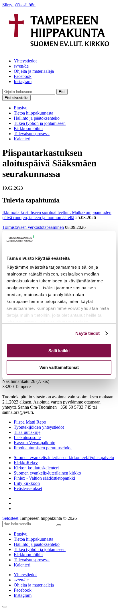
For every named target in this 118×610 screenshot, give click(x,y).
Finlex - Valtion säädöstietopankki (44, 478)
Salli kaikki (59, 350)
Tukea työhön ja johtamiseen (40, 123)
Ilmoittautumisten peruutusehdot (43, 447)
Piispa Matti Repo (30, 422)
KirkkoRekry (26, 462)
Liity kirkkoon (27, 483)
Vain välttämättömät (59, 367)
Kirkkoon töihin (28, 128)
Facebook (23, 76)
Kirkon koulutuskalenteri (36, 467)
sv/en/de (21, 66)
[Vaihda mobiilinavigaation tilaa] (4, 606)
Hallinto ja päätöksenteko (37, 118)
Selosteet (10, 518)
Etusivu (20, 107)
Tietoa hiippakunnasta (33, 113)
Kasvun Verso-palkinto (34, 442)
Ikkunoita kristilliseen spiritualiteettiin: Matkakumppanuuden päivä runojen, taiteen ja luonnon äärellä (56, 215)
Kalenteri (22, 138)
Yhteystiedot (25, 60)
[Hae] (58, 525)
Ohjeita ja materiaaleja (34, 71)
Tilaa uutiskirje (27, 432)
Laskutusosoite (27, 437)
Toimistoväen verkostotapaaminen (33, 227)
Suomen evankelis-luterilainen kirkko (47, 473)
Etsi (62, 92)
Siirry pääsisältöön (19, 4)
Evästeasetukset (28, 488)
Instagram (23, 81)
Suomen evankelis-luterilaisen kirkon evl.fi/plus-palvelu (64, 457)
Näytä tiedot (87, 333)
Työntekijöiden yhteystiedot (39, 427)
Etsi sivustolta (16, 98)
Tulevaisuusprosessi (32, 133)
